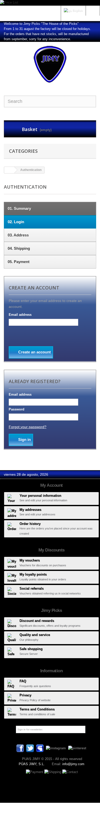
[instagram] (56, 748)
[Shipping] (53, 772)
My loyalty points (33, 574)
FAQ (22, 681)
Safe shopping (31, 649)
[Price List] (50, 3)
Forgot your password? (27, 427)
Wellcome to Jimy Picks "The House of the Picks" (41, 24)
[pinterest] (77, 748)
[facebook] (20, 748)
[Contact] (70, 772)
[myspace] (40, 748)
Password (16, 409)
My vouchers (29, 560)
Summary (19, 208)
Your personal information (40, 495)
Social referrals (31, 588)
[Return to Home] (9, 170)
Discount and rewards (36, 621)
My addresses (30, 510)
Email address (20, 315)
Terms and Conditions (37, 709)
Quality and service (34, 635)
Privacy (25, 695)
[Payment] (35, 772)
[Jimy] (50, 64)
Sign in (92, 10)
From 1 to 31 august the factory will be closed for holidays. (47, 29)
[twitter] (30, 748)
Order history (30, 524)
